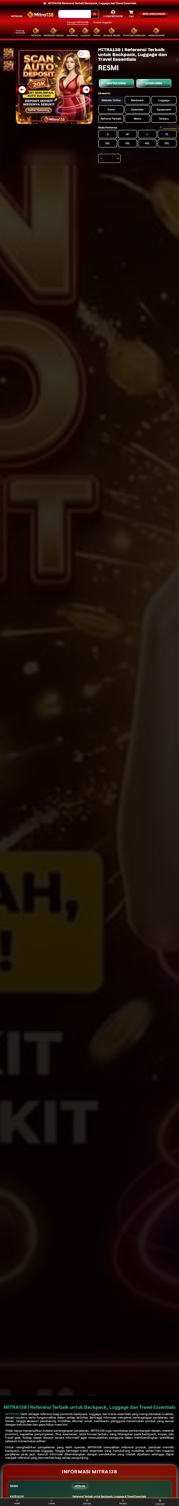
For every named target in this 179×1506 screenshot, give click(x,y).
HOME (17, 1503)
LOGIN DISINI (154, 83)
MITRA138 (16, 16)
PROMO (123, 1504)
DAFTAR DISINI (116, 83)
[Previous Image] (22, 90)
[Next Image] (86, 90)
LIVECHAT (160, 1504)
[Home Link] (40, 14)
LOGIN (52, 1503)
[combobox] (74, 14)
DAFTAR (87, 1504)
